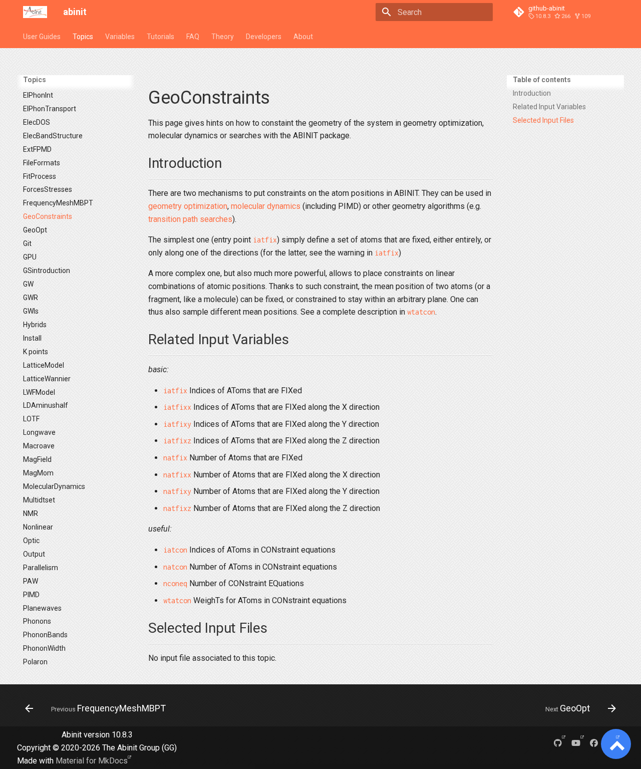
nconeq (175, 583)
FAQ (192, 37)
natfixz (177, 508)
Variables (120, 37)
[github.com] (558, 742)
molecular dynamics (265, 206)
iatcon (175, 550)
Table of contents (542, 80)
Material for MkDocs (92, 760)
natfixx (177, 474)
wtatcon (421, 312)
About (303, 37)
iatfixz (177, 440)
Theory (222, 37)
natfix (175, 457)
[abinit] (35, 12)
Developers (263, 37)
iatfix (265, 239)
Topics (83, 37)
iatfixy (177, 424)
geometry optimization (187, 206)
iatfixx (177, 407)
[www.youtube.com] (576, 742)
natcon (175, 567)
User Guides (42, 37)
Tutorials (160, 37)
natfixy (177, 491)
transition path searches (190, 219)
